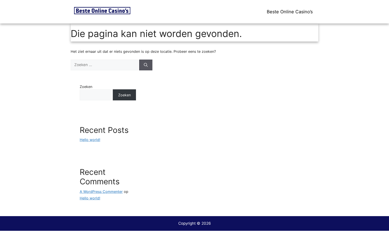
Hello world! (90, 139)
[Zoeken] (145, 65)
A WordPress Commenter (101, 191)
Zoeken (86, 86)
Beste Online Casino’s (290, 11)
